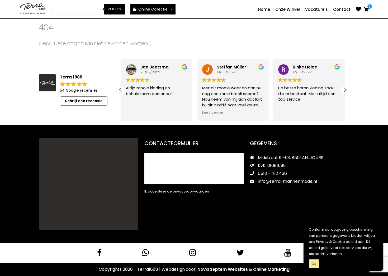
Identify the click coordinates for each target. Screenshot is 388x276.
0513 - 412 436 (272, 173)
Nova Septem (212, 269)
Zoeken (114, 9)
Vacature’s (316, 9)
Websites (238, 269)
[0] (366, 9)
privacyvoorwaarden (191, 191)
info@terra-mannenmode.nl (287, 181)
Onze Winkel (287, 9)
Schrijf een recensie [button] (84, 101)
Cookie (339, 241)
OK (313, 263)
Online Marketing (271, 269)
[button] (345, 90)
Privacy (322, 241)
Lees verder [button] (212, 112)
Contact (342, 9)
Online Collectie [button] (153, 9)
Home (264, 9)
